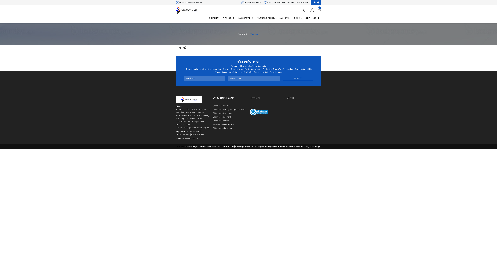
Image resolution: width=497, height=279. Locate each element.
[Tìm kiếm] (305, 10)
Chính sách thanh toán (222, 113)
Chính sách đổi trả (221, 120)
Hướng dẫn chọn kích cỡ (223, 124)
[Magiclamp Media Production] (187, 10)
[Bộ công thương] (259, 112)
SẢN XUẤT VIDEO (245, 18)
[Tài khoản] (312, 10)
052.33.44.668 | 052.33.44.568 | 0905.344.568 (287, 2)
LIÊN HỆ (316, 18)
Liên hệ (316, 2)
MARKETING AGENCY (266, 18)
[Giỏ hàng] (319, 10)
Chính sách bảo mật (221, 106)
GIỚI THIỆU (214, 18)
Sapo (318, 146)
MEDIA (307, 18)
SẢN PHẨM (284, 18)
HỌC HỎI (297, 18)
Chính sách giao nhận (222, 128)
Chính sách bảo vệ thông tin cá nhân (229, 109)
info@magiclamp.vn (253, 2)
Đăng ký (298, 78)
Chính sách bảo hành (222, 117)
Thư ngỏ (181, 47)
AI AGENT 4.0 (229, 18)
